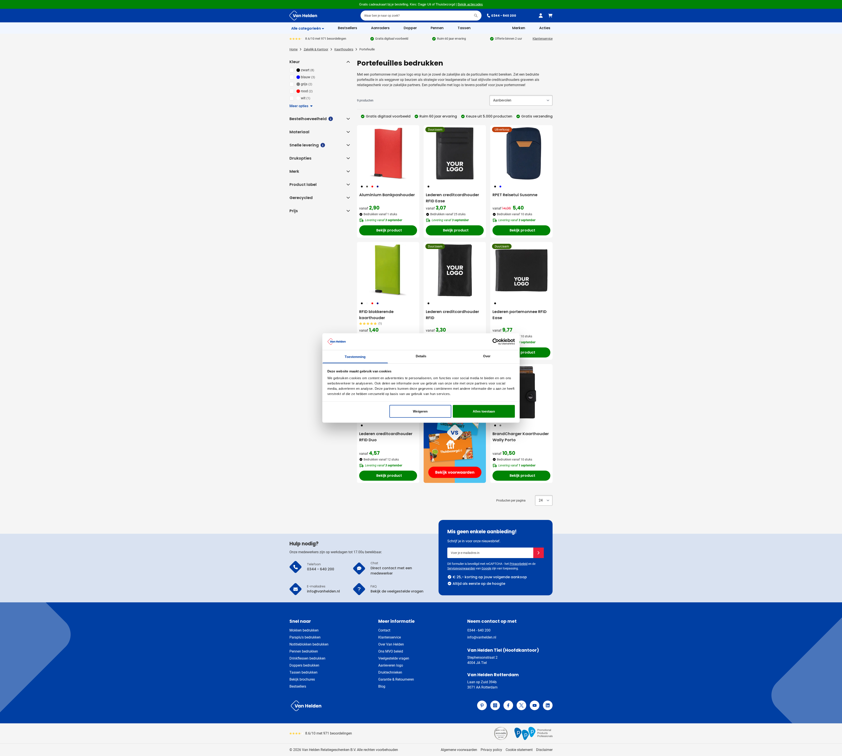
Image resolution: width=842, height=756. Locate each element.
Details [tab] (421, 356)
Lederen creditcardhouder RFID (452, 314)
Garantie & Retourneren (396, 679)
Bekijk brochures (302, 679)
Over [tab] (487, 356)
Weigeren (420, 411)
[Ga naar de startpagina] (303, 15)
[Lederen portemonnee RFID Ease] (521, 270)
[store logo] (354, 706)
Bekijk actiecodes (470, 4)
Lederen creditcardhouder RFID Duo (385, 437)
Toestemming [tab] (355, 357)
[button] (348, 62)
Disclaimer (544, 750)
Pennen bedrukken (303, 651)
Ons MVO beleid (390, 651)
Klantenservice (543, 38)
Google (486, 568)
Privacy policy (491, 750)
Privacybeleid (519, 564)
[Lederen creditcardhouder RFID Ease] (455, 153)
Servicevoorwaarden (461, 568)
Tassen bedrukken (303, 672)
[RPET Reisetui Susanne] (521, 153)
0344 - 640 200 (503, 15)
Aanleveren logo (390, 665)
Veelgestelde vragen (393, 658)
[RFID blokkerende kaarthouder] (388, 270)
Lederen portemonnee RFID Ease (519, 314)
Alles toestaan (484, 411)
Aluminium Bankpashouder (387, 194)
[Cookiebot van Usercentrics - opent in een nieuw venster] (495, 341)
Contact (384, 630)
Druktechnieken (390, 672)
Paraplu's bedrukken (305, 637)
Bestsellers (297, 686)
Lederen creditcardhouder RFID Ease (452, 198)
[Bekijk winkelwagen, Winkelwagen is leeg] (550, 15)
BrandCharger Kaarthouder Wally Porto (520, 437)
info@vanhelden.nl (481, 637)
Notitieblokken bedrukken (308, 644)
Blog (381, 686)
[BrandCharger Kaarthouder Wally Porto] (521, 392)
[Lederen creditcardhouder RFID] (455, 270)
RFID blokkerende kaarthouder (376, 314)
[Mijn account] (541, 15)
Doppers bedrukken (304, 665)
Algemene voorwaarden (459, 750)
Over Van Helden (391, 644)
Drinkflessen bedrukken (307, 658)
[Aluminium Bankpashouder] (388, 153)
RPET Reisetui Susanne (514, 194)
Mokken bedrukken (304, 630)
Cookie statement (519, 750)
